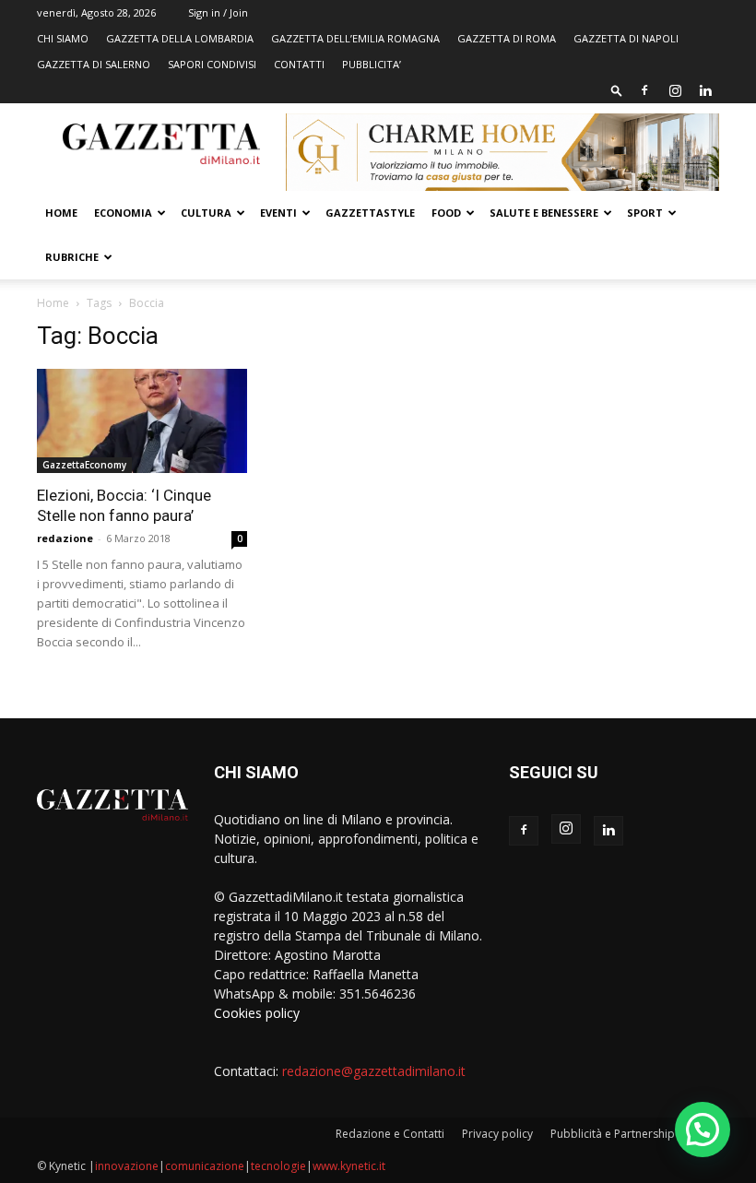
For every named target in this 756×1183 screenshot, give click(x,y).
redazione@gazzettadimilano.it (374, 1071)
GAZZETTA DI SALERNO (93, 64)
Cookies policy (257, 1013)
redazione (65, 538)
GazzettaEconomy (84, 464)
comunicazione (204, 1166)
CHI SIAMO (63, 38)
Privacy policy (497, 1134)
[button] (617, 90)
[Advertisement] (614, 433)
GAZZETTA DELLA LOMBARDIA (180, 38)
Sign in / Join (218, 12)
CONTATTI (299, 64)
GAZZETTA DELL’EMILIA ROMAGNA (355, 38)
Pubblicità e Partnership (612, 1134)
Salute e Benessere (544, 212)
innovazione (127, 1166)
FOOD (446, 212)
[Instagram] (675, 90)
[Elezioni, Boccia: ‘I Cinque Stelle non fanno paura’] (142, 421)
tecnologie (278, 1166)
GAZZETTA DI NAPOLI (626, 38)
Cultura (206, 212)
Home (61, 212)
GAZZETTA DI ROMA (506, 38)
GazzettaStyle (370, 212)
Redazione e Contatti (390, 1134)
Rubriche (72, 257)
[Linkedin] (705, 90)
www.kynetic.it (349, 1166)
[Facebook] (644, 90)
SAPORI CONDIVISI (212, 64)
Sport (645, 212)
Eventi (278, 212)
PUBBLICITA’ (371, 64)
